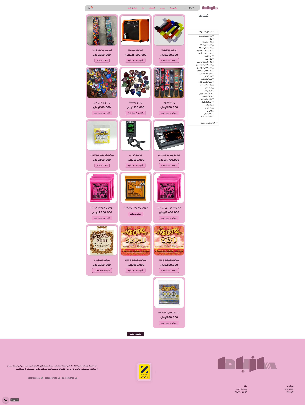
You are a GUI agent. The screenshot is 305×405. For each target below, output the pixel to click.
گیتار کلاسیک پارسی (204, 62)
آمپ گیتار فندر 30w (135, 50)
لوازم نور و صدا (206, 116)
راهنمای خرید (132, 8)
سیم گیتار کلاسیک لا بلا (102, 260)
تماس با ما (173, 8)
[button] (135, 334)
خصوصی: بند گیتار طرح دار (101, 50)
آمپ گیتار (208, 76)
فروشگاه (152, 8)
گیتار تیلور (208, 59)
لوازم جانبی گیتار (206, 99)
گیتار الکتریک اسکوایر (204, 50)
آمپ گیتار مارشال (205, 82)
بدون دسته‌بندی (205, 36)
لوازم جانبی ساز (206, 85)
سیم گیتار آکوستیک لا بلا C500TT (101, 155)
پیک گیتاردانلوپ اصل (102, 102)
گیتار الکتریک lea (206, 44)
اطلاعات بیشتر (102, 60)
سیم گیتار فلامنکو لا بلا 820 (169, 260)
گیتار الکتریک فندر (205, 53)
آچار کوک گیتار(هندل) (169, 50)
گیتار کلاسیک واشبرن (204, 64)
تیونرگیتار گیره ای (135, 155)
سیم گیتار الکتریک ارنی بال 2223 (169, 207)
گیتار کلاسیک (207, 56)
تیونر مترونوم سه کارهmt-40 (169, 155)
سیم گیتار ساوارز (205, 93)
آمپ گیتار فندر (206, 79)
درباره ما (162, 8)
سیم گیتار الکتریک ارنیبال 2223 (102, 207)
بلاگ (143, 8)
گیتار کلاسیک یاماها (204, 70)
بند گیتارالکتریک (169, 102)
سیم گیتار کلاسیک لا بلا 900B (169, 312)
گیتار (210, 39)
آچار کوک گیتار (206, 102)
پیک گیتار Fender (135, 102)
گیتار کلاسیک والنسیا (204, 67)
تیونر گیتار (208, 113)
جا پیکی (209, 110)
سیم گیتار (208, 90)
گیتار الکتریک (207, 42)
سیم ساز (208, 87)
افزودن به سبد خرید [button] (169, 60)
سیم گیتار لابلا (207, 96)
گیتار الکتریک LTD (205, 47)
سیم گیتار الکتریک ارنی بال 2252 (135, 207)
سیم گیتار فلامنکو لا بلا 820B (135, 260)
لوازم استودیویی (206, 73)
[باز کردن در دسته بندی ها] (185, 8)
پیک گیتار (208, 107)
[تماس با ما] (5, 400)
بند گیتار (209, 105)
